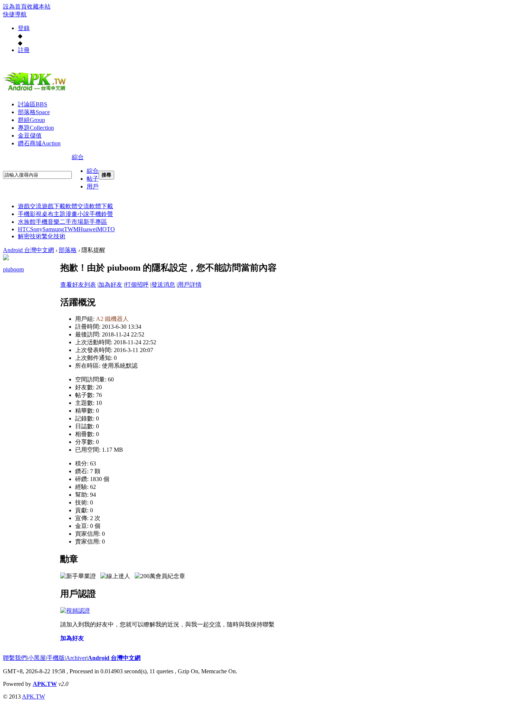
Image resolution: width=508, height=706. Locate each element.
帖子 (93, 178)
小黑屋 (37, 658)
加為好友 (110, 284)
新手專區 (95, 222)
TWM (71, 229)
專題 (36, 128)
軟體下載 (101, 206)
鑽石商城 (39, 143)
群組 (31, 120)
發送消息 (163, 284)
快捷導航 (15, 14)
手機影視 (30, 214)
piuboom (13, 269)
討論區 (32, 104)
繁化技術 (53, 236)
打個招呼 (137, 284)
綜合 (78, 157)
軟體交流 (77, 206)
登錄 (24, 28)
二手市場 (71, 222)
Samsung (53, 229)
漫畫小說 (77, 214)
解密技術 (30, 236)
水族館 (27, 222)
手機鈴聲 (101, 214)
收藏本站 (39, 6)
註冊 (24, 50)
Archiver (76, 658)
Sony (36, 229)
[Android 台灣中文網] (36, 90)
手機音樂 (48, 222)
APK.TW (45, 684)
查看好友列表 (78, 284)
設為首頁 (15, 6)
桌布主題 (53, 214)
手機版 (56, 658)
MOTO (106, 229)
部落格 (34, 112)
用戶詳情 (190, 284)
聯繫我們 (15, 658)
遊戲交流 (30, 206)
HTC (24, 229)
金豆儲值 (30, 135)
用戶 (93, 186)
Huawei (87, 229)
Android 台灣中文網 (28, 250)
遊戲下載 (53, 206)
